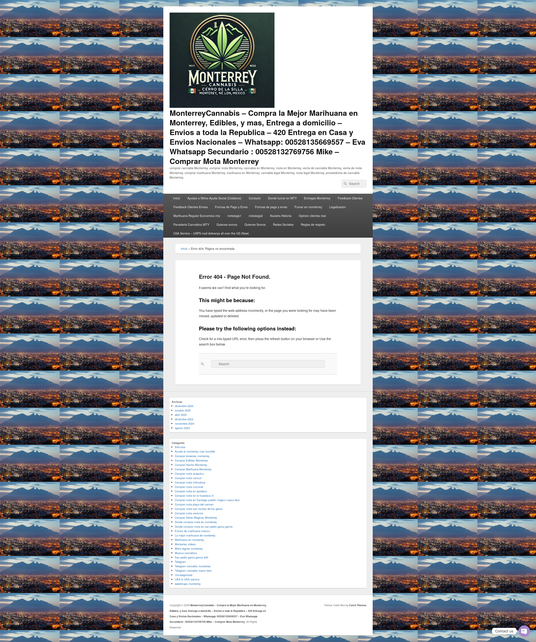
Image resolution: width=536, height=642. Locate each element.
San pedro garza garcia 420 (191, 557)
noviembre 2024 (184, 423)
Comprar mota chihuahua (190, 482)
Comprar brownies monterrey (192, 456)
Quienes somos (226, 224)
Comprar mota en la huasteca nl (194, 496)
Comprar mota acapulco (189, 474)
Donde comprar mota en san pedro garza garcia (203, 527)
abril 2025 (181, 415)
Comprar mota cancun (188, 478)
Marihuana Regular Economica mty (196, 216)
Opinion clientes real (312, 216)
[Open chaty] (524, 631)
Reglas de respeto (313, 224)
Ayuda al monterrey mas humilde (195, 451)
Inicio (176, 198)
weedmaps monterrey (188, 584)
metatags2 (256, 216)
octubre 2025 (183, 410)
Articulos (180, 447)
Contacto (255, 198)
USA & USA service (187, 579)
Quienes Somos (255, 224)
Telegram (180, 562)
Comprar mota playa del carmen (194, 504)
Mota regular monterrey (189, 548)
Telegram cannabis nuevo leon (193, 570)
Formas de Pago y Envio (231, 207)
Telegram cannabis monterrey (193, 566)
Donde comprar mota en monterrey (196, 522)
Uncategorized (183, 575)
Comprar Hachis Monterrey (191, 465)
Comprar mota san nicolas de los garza (198, 509)
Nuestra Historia (280, 216)
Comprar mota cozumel (189, 487)
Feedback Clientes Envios (190, 207)
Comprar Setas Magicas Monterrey (196, 518)
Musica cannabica (186, 553)
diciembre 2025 (184, 406)
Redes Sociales (283, 224)
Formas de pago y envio (271, 207)
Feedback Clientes (350, 198)
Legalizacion (337, 207)
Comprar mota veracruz (189, 513)
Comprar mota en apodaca (191, 491)
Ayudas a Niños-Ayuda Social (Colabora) (214, 198)
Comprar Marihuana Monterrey (193, 469)
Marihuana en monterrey (189, 540)
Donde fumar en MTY (282, 198)
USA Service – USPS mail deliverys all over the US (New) (211, 233)
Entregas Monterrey (317, 198)
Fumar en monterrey (308, 207)
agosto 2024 (182, 428)
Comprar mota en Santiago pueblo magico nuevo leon (207, 500)
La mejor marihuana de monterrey (195, 535)
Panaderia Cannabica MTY (191, 224)
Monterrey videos (185, 544)
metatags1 (234, 216)
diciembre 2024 (184, 419)
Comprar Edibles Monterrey (191, 460)
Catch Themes (357, 605)
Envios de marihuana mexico (192, 531)
